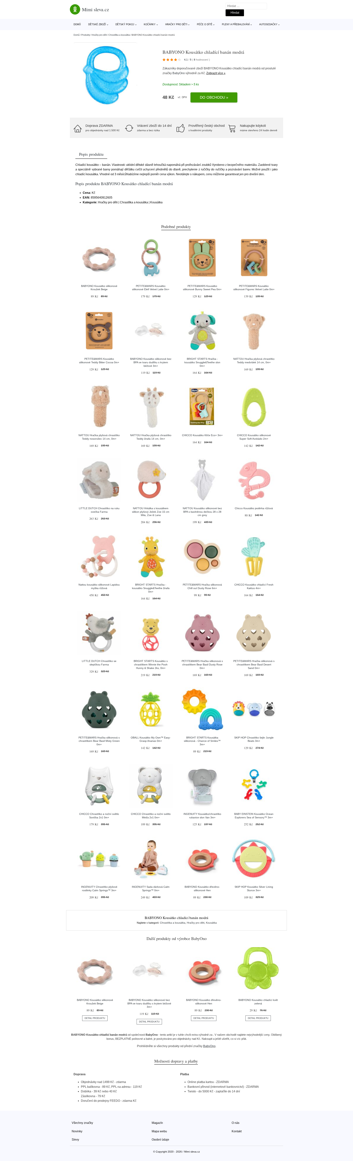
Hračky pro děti (176, 24)
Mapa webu (159, 1131)
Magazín (157, 1122)
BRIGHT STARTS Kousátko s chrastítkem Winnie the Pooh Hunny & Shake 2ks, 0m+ (151, 664)
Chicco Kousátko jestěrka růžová (254, 508)
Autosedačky (268, 24)
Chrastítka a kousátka (119, 35)
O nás (235, 1122)
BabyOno (178, 73)
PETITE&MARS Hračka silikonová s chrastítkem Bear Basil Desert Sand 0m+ (253, 664)
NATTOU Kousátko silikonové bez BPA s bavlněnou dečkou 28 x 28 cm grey (202, 512)
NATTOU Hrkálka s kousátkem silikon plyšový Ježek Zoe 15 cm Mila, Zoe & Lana (150, 512)
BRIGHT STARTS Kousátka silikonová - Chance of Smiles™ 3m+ (202, 741)
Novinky (77, 1131)
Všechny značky (82, 1122)
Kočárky (150, 24)
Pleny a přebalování (236, 24)
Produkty (85, 35)
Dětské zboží (97, 24)
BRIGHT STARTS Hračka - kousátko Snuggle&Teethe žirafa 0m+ (151, 588)
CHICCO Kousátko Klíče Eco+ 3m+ (202, 435)
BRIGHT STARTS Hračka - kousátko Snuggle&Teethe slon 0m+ (202, 362)
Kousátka (211, 922)
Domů (77, 24)
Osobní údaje (160, 1139)
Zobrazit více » (215, 73)
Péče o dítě (204, 24)
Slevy (75, 1139)
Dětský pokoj (124, 24)
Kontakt (237, 1131)
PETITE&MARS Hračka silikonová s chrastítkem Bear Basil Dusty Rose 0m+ (202, 664)
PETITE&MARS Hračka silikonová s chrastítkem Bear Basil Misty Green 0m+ (99, 741)
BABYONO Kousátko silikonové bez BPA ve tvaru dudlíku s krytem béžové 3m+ (150, 362)
